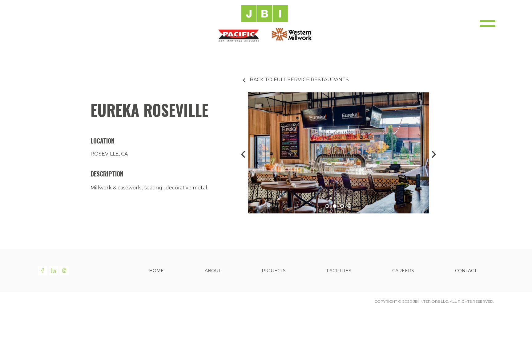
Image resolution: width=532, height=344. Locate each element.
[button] (327, 206)
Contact (466, 270)
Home (156, 270)
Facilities (339, 270)
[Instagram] (64, 270)
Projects (274, 270)
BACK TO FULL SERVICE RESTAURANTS (299, 80)
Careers (403, 270)
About (213, 270)
